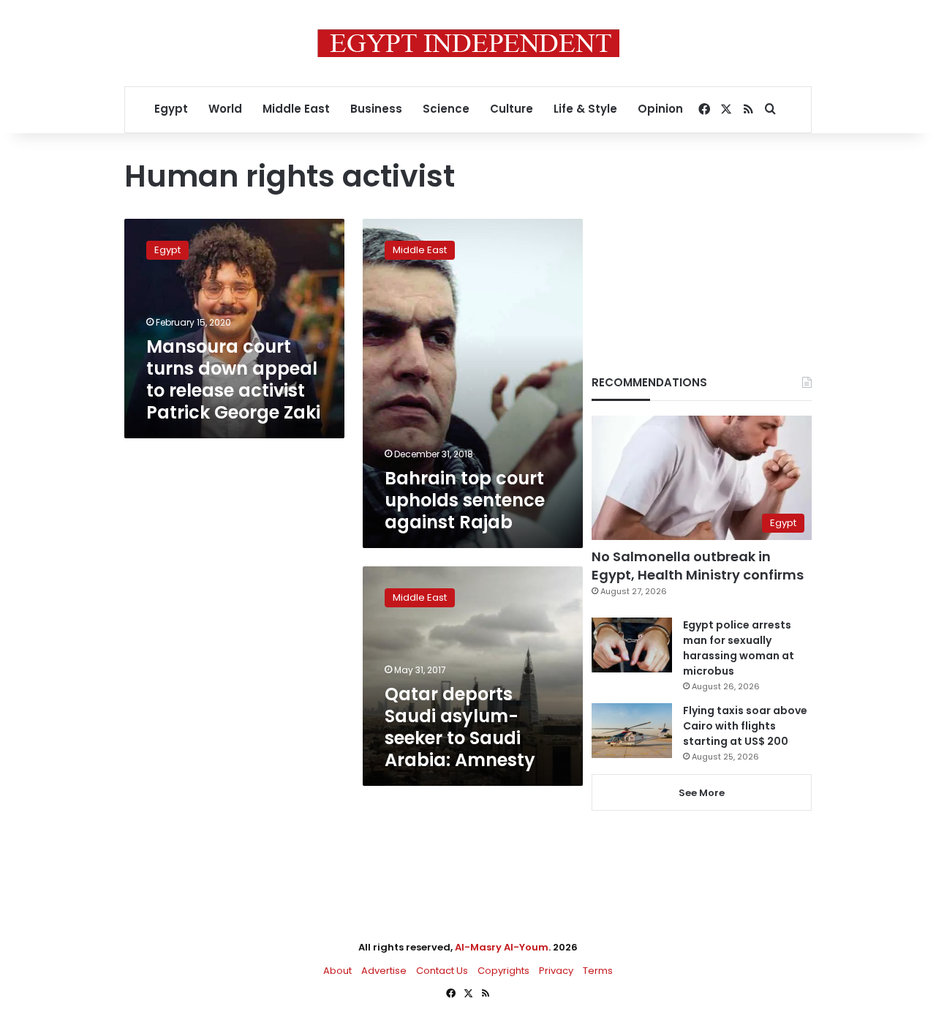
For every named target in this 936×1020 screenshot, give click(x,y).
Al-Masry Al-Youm (501, 947)
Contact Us (442, 971)
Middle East (296, 108)
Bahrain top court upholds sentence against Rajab (465, 500)
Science (446, 108)
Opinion (660, 108)
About (337, 971)
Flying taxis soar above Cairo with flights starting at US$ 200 (745, 726)
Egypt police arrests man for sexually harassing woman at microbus (738, 648)
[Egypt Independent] (468, 43)
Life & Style (585, 108)
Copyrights (503, 971)
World (225, 108)
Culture (511, 108)
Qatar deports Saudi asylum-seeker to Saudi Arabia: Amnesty (460, 727)
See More (702, 793)
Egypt (171, 108)
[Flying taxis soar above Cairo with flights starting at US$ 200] (632, 730)
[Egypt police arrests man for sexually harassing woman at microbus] (632, 645)
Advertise (384, 971)
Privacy (556, 971)
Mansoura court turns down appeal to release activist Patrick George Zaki (233, 379)
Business (376, 108)
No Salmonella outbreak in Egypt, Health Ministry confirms (698, 565)
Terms (598, 971)
